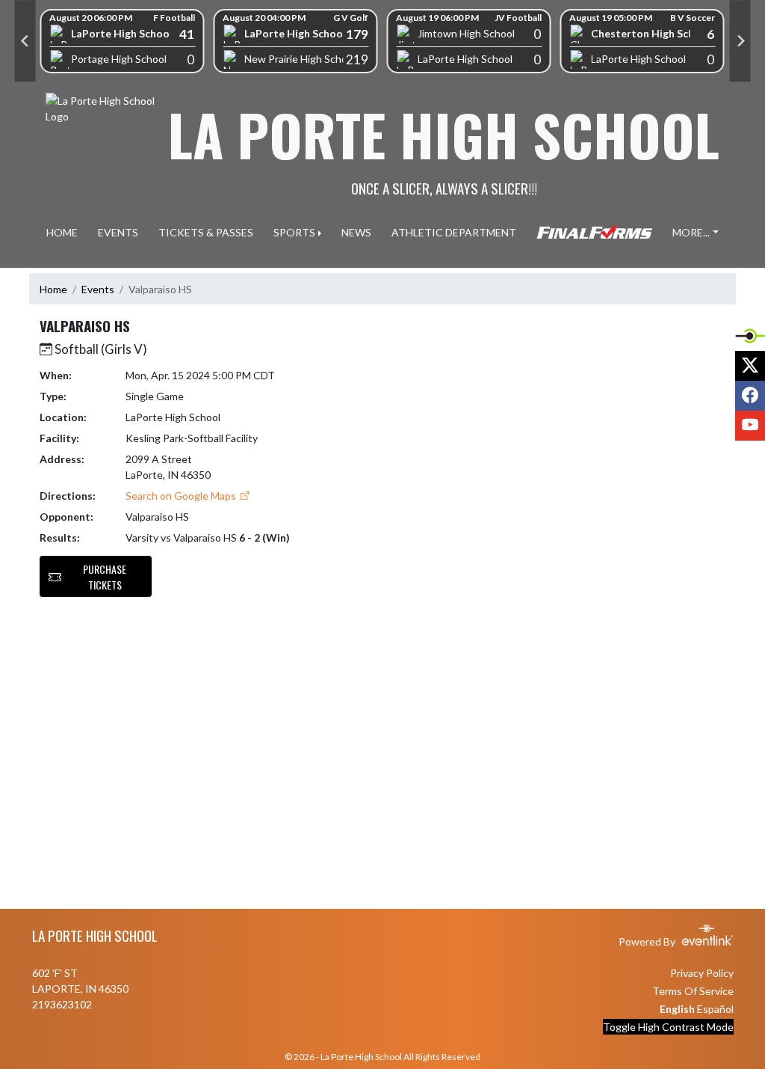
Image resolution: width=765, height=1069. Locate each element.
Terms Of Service (693, 990)
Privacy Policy (702, 973)
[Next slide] (740, 41)
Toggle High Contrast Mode (668, 1026)
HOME (62, 232)
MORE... (691, 232)
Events (97, 289)
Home (53, 289)
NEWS (356, 232)
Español (715, 1008)
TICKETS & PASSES (205, 232)
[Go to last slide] (25, 41)
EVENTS (118, 232)
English (677, 1008)
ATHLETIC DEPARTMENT (453, 232)
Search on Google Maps (182, 495)
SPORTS (294, 232)
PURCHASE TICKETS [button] (104, 576)
